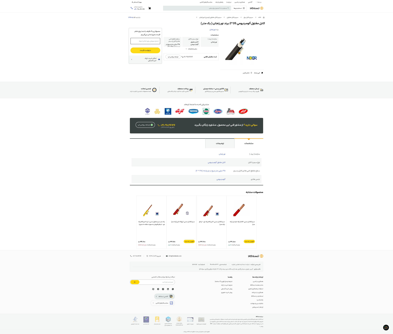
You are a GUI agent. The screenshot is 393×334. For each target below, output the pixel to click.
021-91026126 (188, 57)
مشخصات (248, 143)
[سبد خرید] (149, 8)
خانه (259, 17)
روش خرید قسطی (226, 288)
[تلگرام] (158, 289)
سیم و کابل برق (248, 17)
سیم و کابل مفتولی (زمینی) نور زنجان (210, 17)
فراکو (224, 323)
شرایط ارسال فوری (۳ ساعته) (223, 281)
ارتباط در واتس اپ (173, 57)
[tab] (248, 143)
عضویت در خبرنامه (134, 282)
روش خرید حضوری (226, 292)
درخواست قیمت (145, 50)
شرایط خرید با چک (226, 285)
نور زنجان (213, 29)
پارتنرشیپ (260, 300)
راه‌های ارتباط (219, 2)
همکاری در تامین (240, 2)
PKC (211, 323)
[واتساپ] (173, 289)
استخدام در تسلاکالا (257, 296)
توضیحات (220, 143)
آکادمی (250, 2)
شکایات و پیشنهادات (256, 303)
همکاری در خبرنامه (257, 292)
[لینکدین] (168, 289)
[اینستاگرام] (163, 289)
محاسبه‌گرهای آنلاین (206, 2)
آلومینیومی (221, 179)
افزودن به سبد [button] (249, 241)
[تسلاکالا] (255, 256)
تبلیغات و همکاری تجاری (255, 288)
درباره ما (228, 2)
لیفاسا (218, 323)
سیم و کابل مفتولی (232, 17)
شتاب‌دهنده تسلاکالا (256, 285)
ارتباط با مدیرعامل (257, 307)
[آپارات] (153, 289)
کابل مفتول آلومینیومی (216, 162)
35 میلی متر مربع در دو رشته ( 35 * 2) (210, 171)
